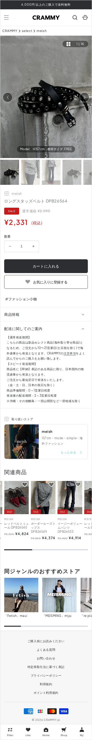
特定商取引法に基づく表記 (46, 667)
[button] (6, 17)
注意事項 (70, 353)
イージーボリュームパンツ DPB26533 (70, 528)
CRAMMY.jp (52, 719)
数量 (7, 236)
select (27, 31)
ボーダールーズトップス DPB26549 (43, 528)
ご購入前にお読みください (46, 641)
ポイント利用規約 (46, 693)
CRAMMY (9, 31)
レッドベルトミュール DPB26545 (16, 526)
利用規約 (46, 684)
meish (42, 31)
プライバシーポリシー (46, 675)
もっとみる (69, 452)
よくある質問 (46, 650)
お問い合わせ (46, 658)
